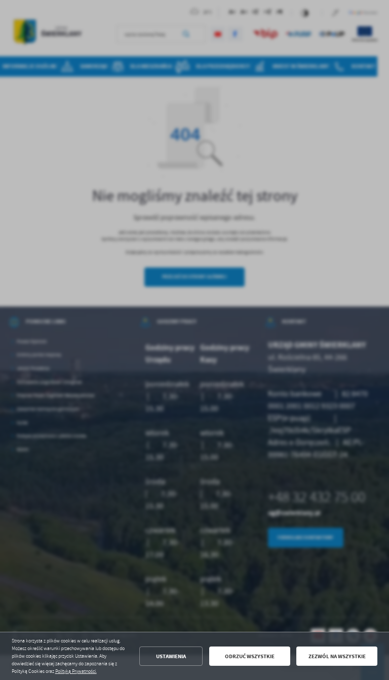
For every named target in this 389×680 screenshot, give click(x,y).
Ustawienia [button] (171, 656)
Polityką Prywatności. (76, 671)
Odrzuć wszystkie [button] (250, 656)
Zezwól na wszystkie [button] (337, 656)
